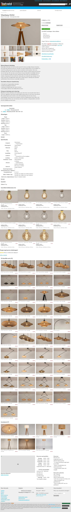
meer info (60, 45)
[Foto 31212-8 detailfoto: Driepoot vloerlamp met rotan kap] (21, 53)
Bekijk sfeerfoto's (5, 475)
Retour (2, 493)
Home (2, 7)
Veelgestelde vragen (5, 499)
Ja (0, 255)
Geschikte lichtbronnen (47, 56)
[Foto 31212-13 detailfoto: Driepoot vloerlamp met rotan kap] (4, 59)
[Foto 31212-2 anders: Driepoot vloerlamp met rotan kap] (13, 48)
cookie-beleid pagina (51, 504)
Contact (2, 490)
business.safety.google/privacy (56, 507)
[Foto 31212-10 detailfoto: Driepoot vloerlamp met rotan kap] (37, 53)
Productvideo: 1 (45, 58)
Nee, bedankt (4, 255)
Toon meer (2, 179)
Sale (58, 7)
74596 (4, 111)
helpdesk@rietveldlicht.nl (55, 41)
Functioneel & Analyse (65, 505)
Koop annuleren (4, 495)
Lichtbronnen (49, 7)
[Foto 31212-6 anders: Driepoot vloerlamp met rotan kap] (4, 53)
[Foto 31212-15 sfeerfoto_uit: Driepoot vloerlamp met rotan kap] (21, 59)
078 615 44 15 (21, 498)
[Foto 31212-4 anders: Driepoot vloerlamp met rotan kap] (29, 48)
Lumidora (3, 501)
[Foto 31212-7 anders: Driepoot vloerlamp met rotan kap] (13, 53)
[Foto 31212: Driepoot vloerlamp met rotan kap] (21, 32)
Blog (64, 7)
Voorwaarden (4, 496)
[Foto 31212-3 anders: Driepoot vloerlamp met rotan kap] (21, 48)
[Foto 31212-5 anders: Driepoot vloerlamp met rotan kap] (37, 48)
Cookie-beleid (4, 498)
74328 (8, 110)
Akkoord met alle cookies (66, 503)
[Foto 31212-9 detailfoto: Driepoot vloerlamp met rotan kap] (29, 53)
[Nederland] (69, 1)
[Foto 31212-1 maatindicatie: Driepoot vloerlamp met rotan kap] (4, 48)
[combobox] (52, 4)
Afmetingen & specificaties (48, 53)
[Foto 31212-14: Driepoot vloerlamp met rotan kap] (13, 59)
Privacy (2, 492)
